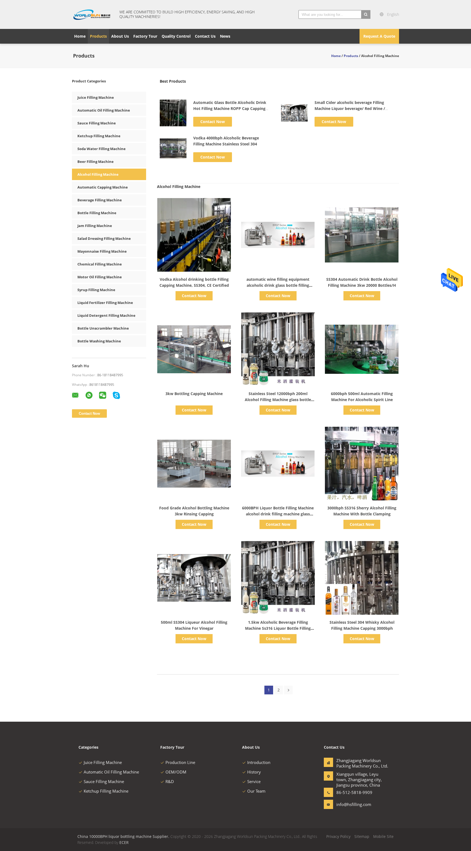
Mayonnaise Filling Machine (102, 251)
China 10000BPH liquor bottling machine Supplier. (123, 836)
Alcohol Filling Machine (98, 174)
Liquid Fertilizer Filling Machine (105, 302)
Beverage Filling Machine (99, 200)
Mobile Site (383, 836)
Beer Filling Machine (95, 161)
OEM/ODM (175, 772)
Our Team (256, 791)
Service (254, 781)
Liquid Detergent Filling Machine (106, 315)
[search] (365, 14)
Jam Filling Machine (94, 225)
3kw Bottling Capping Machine (194, 393)
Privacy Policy (338, 836)
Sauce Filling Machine (96, 123)
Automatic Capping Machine (102, 187)
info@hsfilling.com (353, 804)
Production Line (180, 762)
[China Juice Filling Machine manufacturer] (92, 14)
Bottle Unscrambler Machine (103, 328)
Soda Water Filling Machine (101, 148)
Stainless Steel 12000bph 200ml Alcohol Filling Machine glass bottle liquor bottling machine (278, 399)
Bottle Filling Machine (96, 212)
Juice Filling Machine (95, 97)
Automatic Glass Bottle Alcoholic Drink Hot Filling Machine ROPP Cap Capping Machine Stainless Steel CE (229, 108)
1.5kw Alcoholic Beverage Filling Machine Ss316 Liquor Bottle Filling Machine (278, 628)
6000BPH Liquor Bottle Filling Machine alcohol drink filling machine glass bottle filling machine (278, 513)
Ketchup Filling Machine (98, 135)
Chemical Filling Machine (99, 264)
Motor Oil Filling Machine (99, 276)
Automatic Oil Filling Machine (103, 110)
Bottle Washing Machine (99, 341)
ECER (124, 842)
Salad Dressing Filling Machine (104, 238)
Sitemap (361, 836)
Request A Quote (379, 36)
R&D (169, 781)
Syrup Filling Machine (96, 289)
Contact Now (212, 121)
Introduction (258, 762)
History (254, 772)
